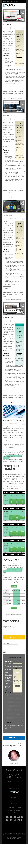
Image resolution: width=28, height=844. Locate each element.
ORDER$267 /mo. (11, 533)
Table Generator (17, 810)
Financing (10, 83)
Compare (19, 56)
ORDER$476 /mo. (11, 549)
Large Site (7, 215)
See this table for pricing (9, 446)
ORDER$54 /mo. (22, 501)
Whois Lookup (13, 797)
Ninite (14, 809)
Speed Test (8, 796)
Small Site (7, 115)
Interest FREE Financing (13, 420)
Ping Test (13, 796)
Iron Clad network (15, 81)
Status (17, 1)
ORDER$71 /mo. (22, 517)
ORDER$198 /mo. (22, 549)
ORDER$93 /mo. (11, 501)
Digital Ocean (18, 809)
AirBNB (17, 803)
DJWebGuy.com (12, 803)
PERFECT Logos (6, 629)
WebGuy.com (9, 5)
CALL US (17, 782)
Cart (8, 1)
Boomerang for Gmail (10, 807)
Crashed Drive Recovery (17, 802)
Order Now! (14, 586)
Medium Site (8, 317)
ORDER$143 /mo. (11, 517)
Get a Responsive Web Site (8, 628)
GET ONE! (7, 87)
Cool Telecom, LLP (8, 802)
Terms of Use (5, 625)
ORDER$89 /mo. (17, 517)
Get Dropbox (18, 807)
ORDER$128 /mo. (22, 533)
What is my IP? (18, 796)
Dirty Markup (10, 810)
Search (12, 1)
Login (4, 1)
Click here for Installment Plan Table (13, 447)
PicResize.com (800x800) (10, 812)
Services (8, 28)
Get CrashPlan (9, 809)
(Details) (6, 498)
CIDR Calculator (18, 812)
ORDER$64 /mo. (17, 501)
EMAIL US (10, 782)
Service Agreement (7, 626)
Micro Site (7, 24)
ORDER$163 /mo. (17, 533)
